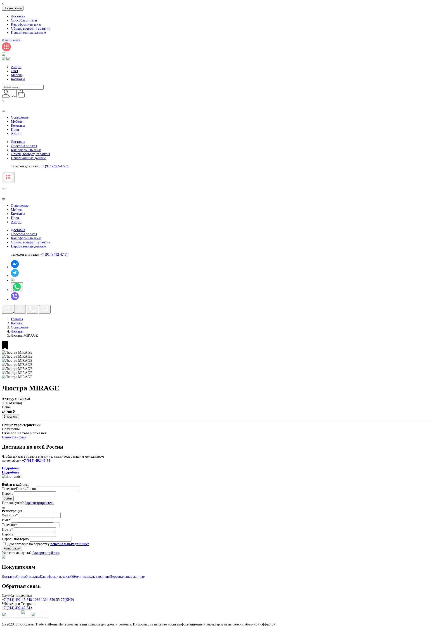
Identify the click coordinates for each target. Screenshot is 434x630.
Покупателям (13, 8)
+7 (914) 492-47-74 (16, 599)
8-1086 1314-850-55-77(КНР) (52, 599)
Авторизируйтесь (45, 553)
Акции (16, 67)
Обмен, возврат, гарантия (30, 28)
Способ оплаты (28, 576)
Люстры (17, 331)
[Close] (3, 481)
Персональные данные (28, 32)
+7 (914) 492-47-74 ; (17, 608)
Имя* (6, 520)
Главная (17, 319)
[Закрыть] (3, 111)
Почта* (7, 529)
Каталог (17, 323)
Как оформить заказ (26, 24)
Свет (14, 71)
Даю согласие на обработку (48, 544)
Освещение (19, 117)
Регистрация (12, 548)
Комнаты (18, 79)
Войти (8, 498)
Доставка (18, 16)
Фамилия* (10, 515)
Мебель (16, 75)
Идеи (15, 129)
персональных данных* (69, 544)
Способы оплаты (24, 20)
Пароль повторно (15, 539)
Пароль (7, 493)
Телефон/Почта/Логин (19, 489)
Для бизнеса (11, 40)
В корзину (10, 416)
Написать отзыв (14, 437)
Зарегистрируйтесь (39, 503)
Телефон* (9, 525)
